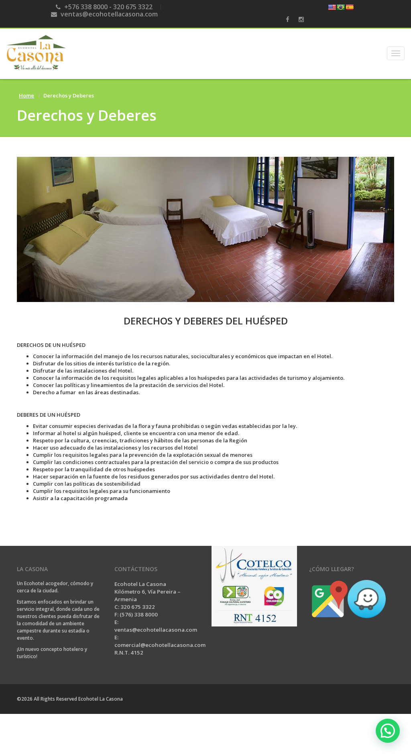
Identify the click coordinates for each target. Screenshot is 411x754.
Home (26, 95)
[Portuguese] (341, 7)
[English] (332, 7)
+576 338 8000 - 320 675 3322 (108, 6)
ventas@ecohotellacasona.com (108, 14)
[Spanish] (350, 7)
